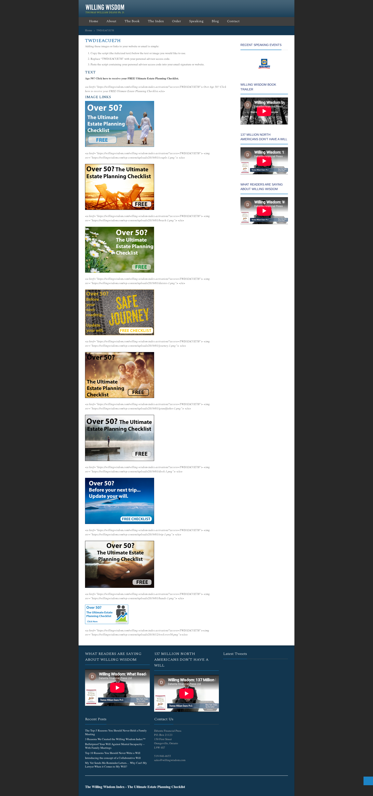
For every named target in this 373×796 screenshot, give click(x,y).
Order (176, 21)
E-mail (285, 5)
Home (93, 21)
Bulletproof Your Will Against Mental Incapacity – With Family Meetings (115, 746)
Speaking (196, 21)
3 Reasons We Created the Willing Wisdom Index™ (115, 739)
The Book (132, 21)
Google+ (257, 5)
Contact (233, 21)
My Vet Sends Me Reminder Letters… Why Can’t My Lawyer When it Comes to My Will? (116, 764)
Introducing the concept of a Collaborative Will (113, 758)
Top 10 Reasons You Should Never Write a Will (112, 753)
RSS (264, 5)
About (111, 21)
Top (368, 781)
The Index (156, 21)
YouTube (278, 5)
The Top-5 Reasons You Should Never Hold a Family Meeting (116, 732)
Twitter (250, 5)
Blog (215, 21)
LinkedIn (271, 5)
